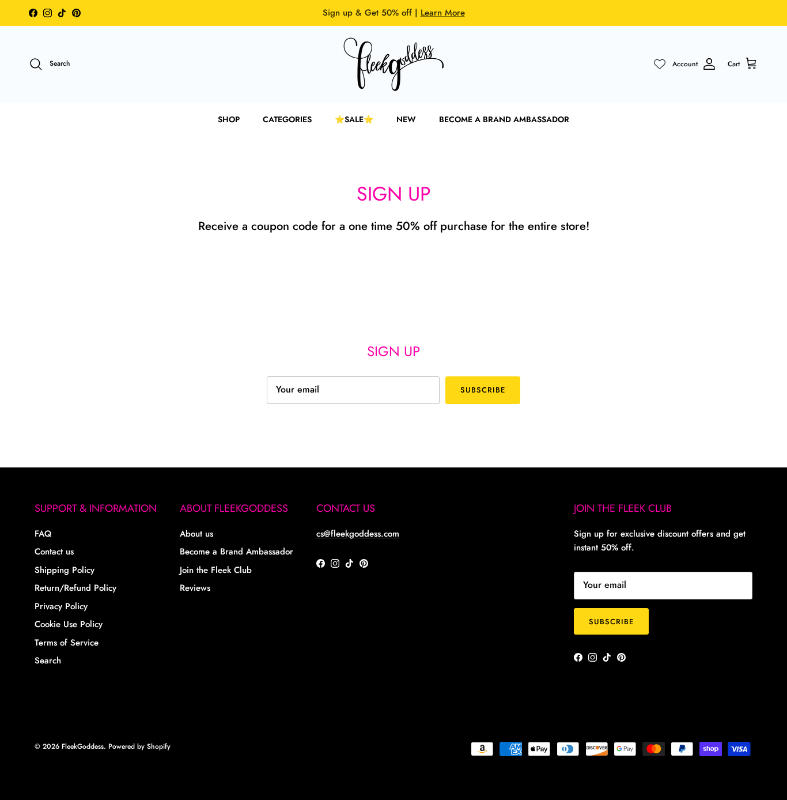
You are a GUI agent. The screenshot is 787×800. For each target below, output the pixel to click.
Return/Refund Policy (75, 588)
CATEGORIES (287, 119)
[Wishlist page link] (659, 64)
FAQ (43, 533)
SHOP (229, 119)
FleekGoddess (83, 746)
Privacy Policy (61, 606)
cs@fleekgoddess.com (357, 533)
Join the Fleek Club (216, 570)
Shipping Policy (64, 570)
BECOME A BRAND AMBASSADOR (504, 119)
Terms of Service (67, 642)
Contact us (54, 551)
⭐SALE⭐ (354, 119)
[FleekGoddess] (393, 64)
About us (196, 533)
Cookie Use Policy (69, 624)
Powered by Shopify (139, 746)
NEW (406, 119)
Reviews (195, 588)
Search (48, 660)
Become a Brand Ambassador (236, 551)
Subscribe (482, 389)
